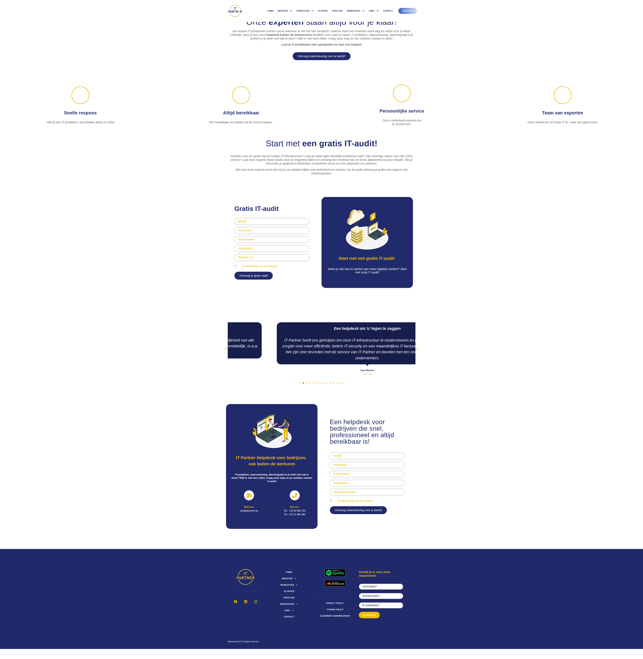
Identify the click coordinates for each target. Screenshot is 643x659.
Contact (388, 11)
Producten (303, 11)
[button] (253, 276)
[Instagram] (255, 601)
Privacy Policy (335, 603)
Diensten (283, 11)
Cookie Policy (335, 609)
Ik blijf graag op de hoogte (259, 266)
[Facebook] (235, 601)
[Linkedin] (245, 601)
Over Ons (337, 11)
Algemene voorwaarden (335, 616)
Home (270, 11)
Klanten (323, 11)
